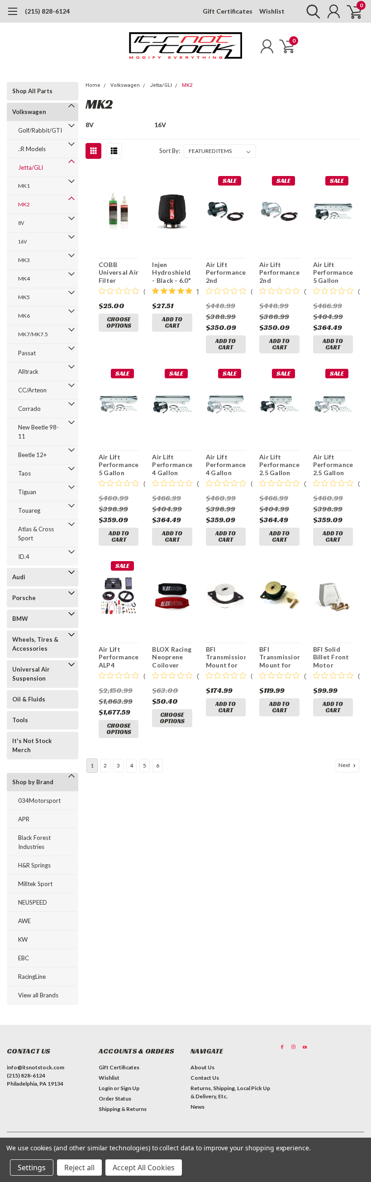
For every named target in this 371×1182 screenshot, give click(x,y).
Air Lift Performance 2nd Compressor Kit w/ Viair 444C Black (226, 273)
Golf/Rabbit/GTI (40, 130)
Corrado (29, 408)
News (197, 1106)
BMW (20, 618)
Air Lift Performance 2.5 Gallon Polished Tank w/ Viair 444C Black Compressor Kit (279, 465)
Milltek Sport (35, 883)
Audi (18, 577)
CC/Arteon (32, 390)
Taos (24, 473)
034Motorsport (39, 800)
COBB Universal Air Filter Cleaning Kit (118, 273)
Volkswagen (29, 111)
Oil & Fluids (28, 699)
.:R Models (32, 149)
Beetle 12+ (32, 454)
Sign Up (129, 1088)
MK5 (24, 297)
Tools (20, 720)
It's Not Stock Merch (32, 745)
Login (106, 1088)
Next (344, 765)
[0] (350, 11)
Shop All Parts (32, 91)
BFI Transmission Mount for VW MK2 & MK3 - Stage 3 (226, 657)
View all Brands (38, 995)
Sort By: (169, 150)
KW (23, 939)
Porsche (24, 597)
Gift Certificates (227, 11)
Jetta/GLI (30, 167)
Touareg (29, 510)
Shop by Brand (32, 782)
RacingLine (32, 976)
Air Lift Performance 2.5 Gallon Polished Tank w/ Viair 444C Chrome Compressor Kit (333, 465)
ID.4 (23, 556)
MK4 (24, 278)
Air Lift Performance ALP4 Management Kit (118, 657)
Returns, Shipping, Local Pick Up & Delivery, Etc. (230, 1092)
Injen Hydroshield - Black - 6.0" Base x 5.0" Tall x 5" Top (171, 273)
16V (22, 241)
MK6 (24, 315)
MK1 (24, 185)
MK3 (24, 260)
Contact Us (204, 1077)
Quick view (119, 212)
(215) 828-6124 (47, 11)
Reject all (79, 1167)
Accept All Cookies (144, 1167)
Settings (32, 1167)
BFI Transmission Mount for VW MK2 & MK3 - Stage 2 (279, 657)
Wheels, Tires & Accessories (35, 644)
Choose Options (118, 322)
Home (93, 85)
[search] (311, 11)
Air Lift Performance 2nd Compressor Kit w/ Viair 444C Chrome (279, 273)
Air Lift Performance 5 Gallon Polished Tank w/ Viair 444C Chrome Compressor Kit (118, 465)
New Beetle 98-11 (38, 432)
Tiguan (27, 492)
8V (21, 223)
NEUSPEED (32, 902)
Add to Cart (172, 322)
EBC (23, 958)
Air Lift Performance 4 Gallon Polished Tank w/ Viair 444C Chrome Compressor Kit (226, 465)
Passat (27, 353)
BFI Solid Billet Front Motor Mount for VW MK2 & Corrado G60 (331, 657)
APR (23, 819)
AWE (24, 921)
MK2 (24, 204)
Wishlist (272, 11)
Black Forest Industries (34, 842)
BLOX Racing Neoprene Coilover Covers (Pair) (171, 657)
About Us (202, 1067)
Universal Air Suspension (31, 674)
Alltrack (28, 371)
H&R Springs (34, 865)
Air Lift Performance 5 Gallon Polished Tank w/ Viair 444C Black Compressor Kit (333, 273)
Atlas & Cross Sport (36, 533)
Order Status (115, 1098)
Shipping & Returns (123, 1109)
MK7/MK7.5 (33, 334)
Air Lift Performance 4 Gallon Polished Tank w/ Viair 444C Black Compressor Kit (172, 465)
